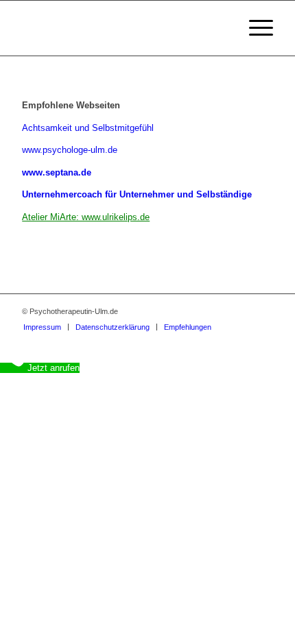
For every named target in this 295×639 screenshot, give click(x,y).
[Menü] (254, 28)
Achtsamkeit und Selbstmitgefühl (88, 128)
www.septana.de (56, 172)
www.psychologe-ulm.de (69, 150)
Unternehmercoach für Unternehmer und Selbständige (137, 194)
